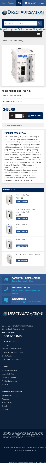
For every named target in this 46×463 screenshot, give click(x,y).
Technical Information (13, 125)
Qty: (11, 115)
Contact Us (6, 345)
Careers (5, 409)
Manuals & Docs (8, 374)
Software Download (9, 370)
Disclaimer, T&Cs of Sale (11, 359)
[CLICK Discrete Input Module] (9, 259)
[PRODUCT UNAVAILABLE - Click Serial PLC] (9, 214)
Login (4, 3)
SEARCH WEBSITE (39, 23)
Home (4, 40)
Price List (5, 384)
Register (11, 3)
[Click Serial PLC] (9, 200)
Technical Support (9, 377)
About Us (5, 399)
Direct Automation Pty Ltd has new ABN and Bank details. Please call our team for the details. (23, 30)
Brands (5, 406)
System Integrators (9, 395)
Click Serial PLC (22, 195)
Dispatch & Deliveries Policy (12, 352)
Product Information (9, 381)
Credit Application (8, 356)
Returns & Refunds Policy (11, 349)
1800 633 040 (17, 288)
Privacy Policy (7, 402)
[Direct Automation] (23, 12)
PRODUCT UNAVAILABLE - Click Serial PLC (27, 210)
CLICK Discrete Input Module (28, 254)
